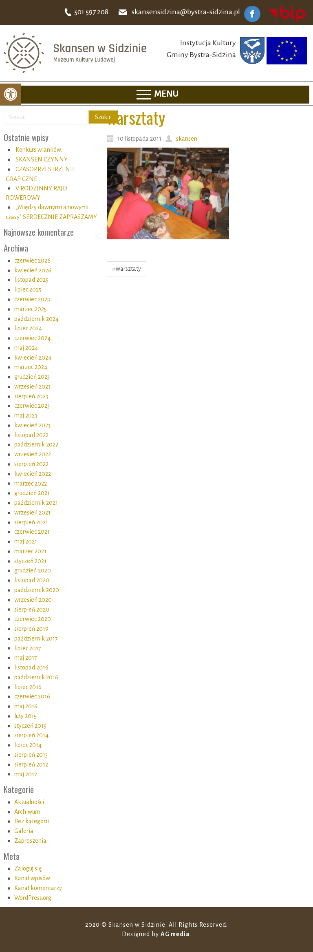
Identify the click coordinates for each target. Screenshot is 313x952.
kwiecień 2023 (32, 425)
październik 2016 (36, 677)
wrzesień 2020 (33, 599)
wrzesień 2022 (32, 454)
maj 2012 (25, 774)
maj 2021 (25, 541)
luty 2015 (25, 716)
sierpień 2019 (31, 628)
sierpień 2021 (31, 522)
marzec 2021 (30, 551)
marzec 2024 (30, 367)
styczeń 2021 (30, 561)
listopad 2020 (31, 580)
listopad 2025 (31, 279)
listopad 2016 (31, 667)
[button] (10, 94)
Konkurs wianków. (38, 149)
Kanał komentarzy (38, 888)
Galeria (23, 831)
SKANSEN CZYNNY (41, 159)
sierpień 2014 (31, 735)
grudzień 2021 (32, 493)
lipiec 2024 (28, 328)
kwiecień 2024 (32, 357)
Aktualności (29, 802)
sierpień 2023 (31, 396)
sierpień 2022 (31, 464)
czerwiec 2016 (32, 696)
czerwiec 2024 (32, 338)
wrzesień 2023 (32, 386)
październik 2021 (36, 502)
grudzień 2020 (32, 570)
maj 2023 (25, 415)
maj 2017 (25, 657)
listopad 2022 (31, 435)
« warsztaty (126, 268)
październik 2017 (36, 638)
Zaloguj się (28, 868)
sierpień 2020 (31, 609)
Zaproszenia (30, 840)
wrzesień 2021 (32, 512)
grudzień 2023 (32, 376)
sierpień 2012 (31, 764)
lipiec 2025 (28, 289)
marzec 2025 (30, 309)
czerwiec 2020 (32, 619)
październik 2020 (36, 590)
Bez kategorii (31, 821)
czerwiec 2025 (32, 299)
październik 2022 (36, 444)
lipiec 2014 (28, 745)
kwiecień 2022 (32, 473)
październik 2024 (36, 319)
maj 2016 (25, 706)
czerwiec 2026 (32, 260)
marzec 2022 (30, 483)
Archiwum (27, 811)
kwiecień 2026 (32, 270)
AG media (175, 934)
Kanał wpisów (32, 878)
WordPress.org (32, 898)
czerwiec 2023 (32, 405)
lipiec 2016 (28, 687)
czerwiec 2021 (32, 531)
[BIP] (287, 13)
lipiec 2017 (27, 648)
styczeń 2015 (30, 725)
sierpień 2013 (31, 754)
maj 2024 (26, 348)
